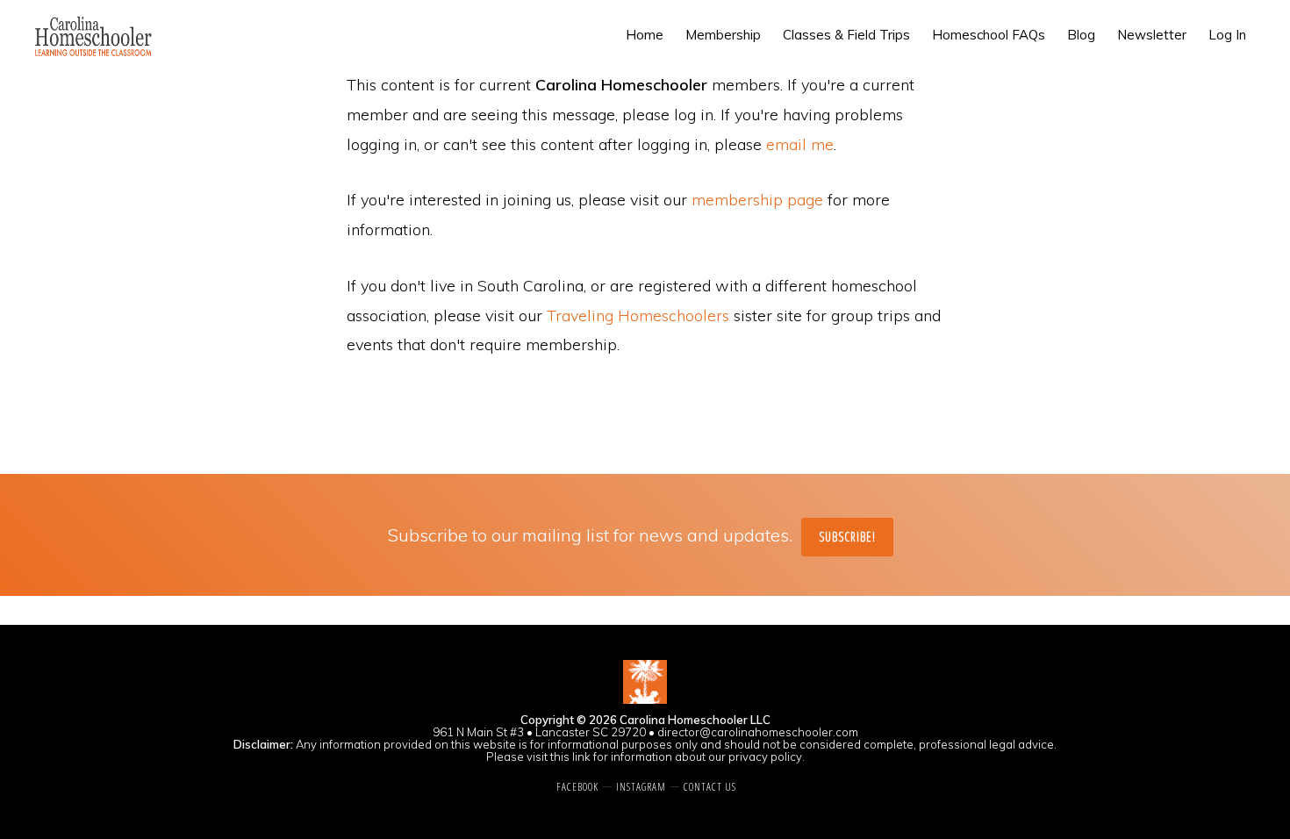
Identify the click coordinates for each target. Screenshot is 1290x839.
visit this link (559, 756)
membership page (757, 200)
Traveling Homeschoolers (638, 315)
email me (800, 144)
